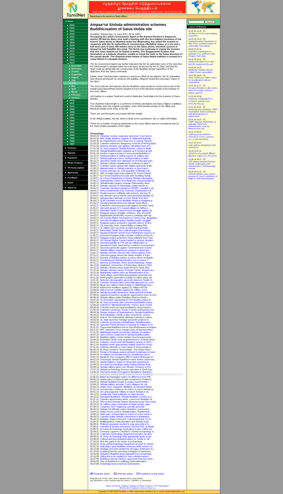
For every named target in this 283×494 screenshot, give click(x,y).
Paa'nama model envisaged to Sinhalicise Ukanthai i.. (126, 372)
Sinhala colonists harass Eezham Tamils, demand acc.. (127, 270)
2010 (72, 106)
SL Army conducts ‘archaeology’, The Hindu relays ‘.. (126, 349)
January (75, 97)
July (73, 80)
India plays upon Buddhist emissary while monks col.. (127, 446)
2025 (72, 28)
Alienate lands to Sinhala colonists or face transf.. (124, 168)
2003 (72, 126)
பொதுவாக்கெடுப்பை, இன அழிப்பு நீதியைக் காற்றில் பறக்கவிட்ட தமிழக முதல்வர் (203, 90)
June (73, 83)
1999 (72, 138)
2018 (72, 48)
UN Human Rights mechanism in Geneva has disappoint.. (129, 218)
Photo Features (75, 163)
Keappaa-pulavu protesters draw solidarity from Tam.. (127, 238)
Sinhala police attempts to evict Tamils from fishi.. (124, 198)
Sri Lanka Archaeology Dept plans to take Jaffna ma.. (126, 429)
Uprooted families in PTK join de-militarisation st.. (124, 243)
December (76, 66)
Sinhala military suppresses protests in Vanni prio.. (125, 250)
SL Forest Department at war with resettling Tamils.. (126, 175)
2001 (72, 132)
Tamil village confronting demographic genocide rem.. (126, 275)
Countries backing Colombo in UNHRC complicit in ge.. (127, 188)
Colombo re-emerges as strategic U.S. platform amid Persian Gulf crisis (202, 53)
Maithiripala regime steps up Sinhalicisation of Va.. (125, 272)
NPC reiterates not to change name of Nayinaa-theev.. (127, 329)
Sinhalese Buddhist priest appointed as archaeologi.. (126, 454)
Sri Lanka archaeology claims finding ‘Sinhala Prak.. (126, 364)
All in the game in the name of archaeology (121, 441)
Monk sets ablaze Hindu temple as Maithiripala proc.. (126, 285)
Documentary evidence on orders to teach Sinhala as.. (127, 389)
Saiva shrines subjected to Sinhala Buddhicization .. (125, 334)
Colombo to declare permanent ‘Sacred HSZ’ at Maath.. (127, 426)
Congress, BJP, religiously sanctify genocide (122, 406)
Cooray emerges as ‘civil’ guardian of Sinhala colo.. (125, 170)
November (76, 68)
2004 (72, 124)
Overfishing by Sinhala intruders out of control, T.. (125, 260)
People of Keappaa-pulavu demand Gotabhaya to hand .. (128, 352)
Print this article (125, 473)
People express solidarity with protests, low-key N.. (125, 193)
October (75, 71)
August (74, 77)
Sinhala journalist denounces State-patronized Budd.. (126, 292)
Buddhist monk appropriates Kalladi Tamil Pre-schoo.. (126, 344)
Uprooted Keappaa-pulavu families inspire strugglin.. (126, 220)
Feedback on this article (152, 473)
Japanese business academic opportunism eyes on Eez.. (129, 295)
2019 (72, 45)
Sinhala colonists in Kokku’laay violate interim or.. (124, 185)
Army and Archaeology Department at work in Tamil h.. (127, 444)
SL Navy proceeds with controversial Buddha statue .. (127, 302)
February (75, 95)
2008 (72, 112)
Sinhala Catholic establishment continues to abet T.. (125, 163)
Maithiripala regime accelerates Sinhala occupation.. (126, 332)
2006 (72, 118)
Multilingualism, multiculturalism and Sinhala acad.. (125, 421)
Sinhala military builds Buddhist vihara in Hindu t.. (124, 297)
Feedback (72, 178)
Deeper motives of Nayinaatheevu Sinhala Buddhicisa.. (127, 312)
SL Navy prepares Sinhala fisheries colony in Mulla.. (126, 148)
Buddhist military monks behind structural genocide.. (126, 337)
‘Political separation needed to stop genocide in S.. (125, 424)
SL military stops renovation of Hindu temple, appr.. (125, 404)
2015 (72, 57)
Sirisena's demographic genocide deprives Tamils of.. (126, 280)
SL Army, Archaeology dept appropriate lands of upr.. (126, 436)
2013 (72, 63)
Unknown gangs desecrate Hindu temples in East (125, 255)
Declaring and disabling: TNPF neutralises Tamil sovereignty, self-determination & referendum (203, 112)
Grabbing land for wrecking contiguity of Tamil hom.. (126, 451)
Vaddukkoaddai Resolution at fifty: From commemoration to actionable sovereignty (203, 43)
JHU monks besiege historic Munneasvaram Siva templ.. (128, 401)
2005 (72, 121)
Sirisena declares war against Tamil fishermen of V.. (126, 146)
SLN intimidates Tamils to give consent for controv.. (125, 315)
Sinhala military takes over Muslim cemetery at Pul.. (126, 367)
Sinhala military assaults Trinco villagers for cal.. (124, 384)
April (73, 89)
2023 (72, 34)
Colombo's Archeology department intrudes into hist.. (126, 434)
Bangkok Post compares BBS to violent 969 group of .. (127, 357)
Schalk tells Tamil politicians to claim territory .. (123, 394)
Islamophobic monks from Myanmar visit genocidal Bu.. (127, 180)
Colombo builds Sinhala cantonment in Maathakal (124, 416)
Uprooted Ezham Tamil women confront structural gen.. (127, 245)
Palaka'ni (72, 158)
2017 (72, 51)
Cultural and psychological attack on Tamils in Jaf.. (125, 439)
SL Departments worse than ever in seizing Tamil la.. (126, 141)
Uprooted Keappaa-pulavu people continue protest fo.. (127, 235)
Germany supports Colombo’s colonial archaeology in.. (127, 431)
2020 (72, 42)
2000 (72, 135)
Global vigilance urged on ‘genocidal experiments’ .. (125, 362)
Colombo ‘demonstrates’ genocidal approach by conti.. (127, 282)
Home (70, 182)
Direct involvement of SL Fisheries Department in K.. (126, 190)
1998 (72, 141)
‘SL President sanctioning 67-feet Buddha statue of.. (126, 300)
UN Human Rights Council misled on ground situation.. (127, 240)
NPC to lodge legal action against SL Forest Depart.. (126, 173)
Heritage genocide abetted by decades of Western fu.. (127, 449)
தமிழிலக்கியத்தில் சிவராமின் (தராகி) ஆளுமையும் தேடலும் (201, 62)
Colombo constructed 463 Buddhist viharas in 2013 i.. (126, 342)
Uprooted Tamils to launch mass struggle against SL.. (127, 210)
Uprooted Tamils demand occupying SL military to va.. (127, 324)
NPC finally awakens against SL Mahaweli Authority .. (126, 138)
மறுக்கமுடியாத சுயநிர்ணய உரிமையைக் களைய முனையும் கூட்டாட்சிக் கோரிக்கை (201, 136)
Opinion (71, 153)
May (73, 86)
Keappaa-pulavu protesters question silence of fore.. (126, 223)
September (76, 74)
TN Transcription (76, 168)
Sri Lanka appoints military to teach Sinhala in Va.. (125, 392)
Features (72, 148)
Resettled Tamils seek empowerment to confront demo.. (128, 339)
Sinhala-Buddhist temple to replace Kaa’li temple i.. (125, 382)
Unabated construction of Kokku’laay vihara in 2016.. (126, 265)
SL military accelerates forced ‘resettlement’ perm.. (125, 354)
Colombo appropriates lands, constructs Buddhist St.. (126, 399)
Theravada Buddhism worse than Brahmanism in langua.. (128, 327)
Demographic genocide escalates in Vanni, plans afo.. (126, 277)
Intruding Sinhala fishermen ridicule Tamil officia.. (124, 203)
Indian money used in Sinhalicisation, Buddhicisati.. (125, 411)
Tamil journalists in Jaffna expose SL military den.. (125, 156)
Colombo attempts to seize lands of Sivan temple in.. (126, 347)
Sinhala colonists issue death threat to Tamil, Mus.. (125, 267)
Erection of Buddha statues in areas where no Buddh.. (127, 257)
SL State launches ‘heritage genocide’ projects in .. (125, 320)
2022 (72, 37)
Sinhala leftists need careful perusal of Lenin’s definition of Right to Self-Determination (203, 176)
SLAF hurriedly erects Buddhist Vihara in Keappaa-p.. (127, 200)
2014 (72, 60)
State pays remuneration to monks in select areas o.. (126, 414)
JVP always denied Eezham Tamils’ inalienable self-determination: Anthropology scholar (202, 164)
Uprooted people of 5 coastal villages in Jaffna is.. (124, 208)
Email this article (102, 473)
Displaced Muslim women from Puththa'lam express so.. (128, 233)
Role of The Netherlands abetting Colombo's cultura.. (126, 317)
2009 (72, 109)
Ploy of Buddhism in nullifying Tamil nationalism (123, 461)
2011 (72, 103)
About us (72, 187)
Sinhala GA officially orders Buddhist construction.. (125, 409)
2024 (72, 31)
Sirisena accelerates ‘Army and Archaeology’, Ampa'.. (126, 262)
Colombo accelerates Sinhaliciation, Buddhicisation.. (126, 322)
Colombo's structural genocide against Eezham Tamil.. (127, 205)
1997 (72, 144)
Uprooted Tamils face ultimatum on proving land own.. (127, 161)
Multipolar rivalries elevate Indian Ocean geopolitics (201, 71)
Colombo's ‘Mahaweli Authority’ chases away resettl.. (126, 305)
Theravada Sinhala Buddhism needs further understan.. (128, 359)
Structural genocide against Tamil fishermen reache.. (126, 247)
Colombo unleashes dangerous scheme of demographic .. (129, 143)
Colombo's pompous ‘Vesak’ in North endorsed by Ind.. (127, 310)
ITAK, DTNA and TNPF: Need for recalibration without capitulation (202, 80)
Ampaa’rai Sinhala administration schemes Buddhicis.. (127, 374)
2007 (72, 115)
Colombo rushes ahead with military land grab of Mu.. (126, 166)
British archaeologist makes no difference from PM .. (126, 377)
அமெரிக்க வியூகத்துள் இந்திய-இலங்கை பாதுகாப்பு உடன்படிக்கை (203, 154)
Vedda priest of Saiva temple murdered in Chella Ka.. (126, 379)
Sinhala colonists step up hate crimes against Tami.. (126, 252)
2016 (72, 54)
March (74, 92)
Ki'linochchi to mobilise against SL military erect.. (124, 290)
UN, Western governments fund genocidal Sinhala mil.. (127, 195)
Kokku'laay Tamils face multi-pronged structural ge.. (126, 230)
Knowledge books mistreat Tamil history (120, 464)
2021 (72, 39)
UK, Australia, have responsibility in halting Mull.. (124, 225)
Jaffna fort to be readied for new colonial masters (124, 456)
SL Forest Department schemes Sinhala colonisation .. (127, 178)
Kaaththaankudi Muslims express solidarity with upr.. (126, 215)
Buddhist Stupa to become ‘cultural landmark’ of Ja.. (126, 419)
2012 (72, 100)
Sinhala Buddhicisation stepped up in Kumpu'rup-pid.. (126, 151)
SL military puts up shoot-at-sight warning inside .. (125, 228)
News (70, 21)
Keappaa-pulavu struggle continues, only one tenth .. (126, 213)
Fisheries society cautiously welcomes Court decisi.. (126, 136)
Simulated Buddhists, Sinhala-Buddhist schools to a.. (126, 396)
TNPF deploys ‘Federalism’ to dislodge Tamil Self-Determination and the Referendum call (202, 125)
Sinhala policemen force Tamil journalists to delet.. (125, 158)
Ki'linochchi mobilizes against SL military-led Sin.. (124, 287)
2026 (72, 25)
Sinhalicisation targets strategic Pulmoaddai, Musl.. (125, 183)
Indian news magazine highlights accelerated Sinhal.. (126, 387)
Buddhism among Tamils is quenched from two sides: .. (127, 459)
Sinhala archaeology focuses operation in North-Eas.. (127, 369)
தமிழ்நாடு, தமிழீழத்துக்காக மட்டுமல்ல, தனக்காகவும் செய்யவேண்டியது (201, 101)
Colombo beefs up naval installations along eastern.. (126, 307)
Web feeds (73, 173)
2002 (72, 129)
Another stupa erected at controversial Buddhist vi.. (125, 153)
